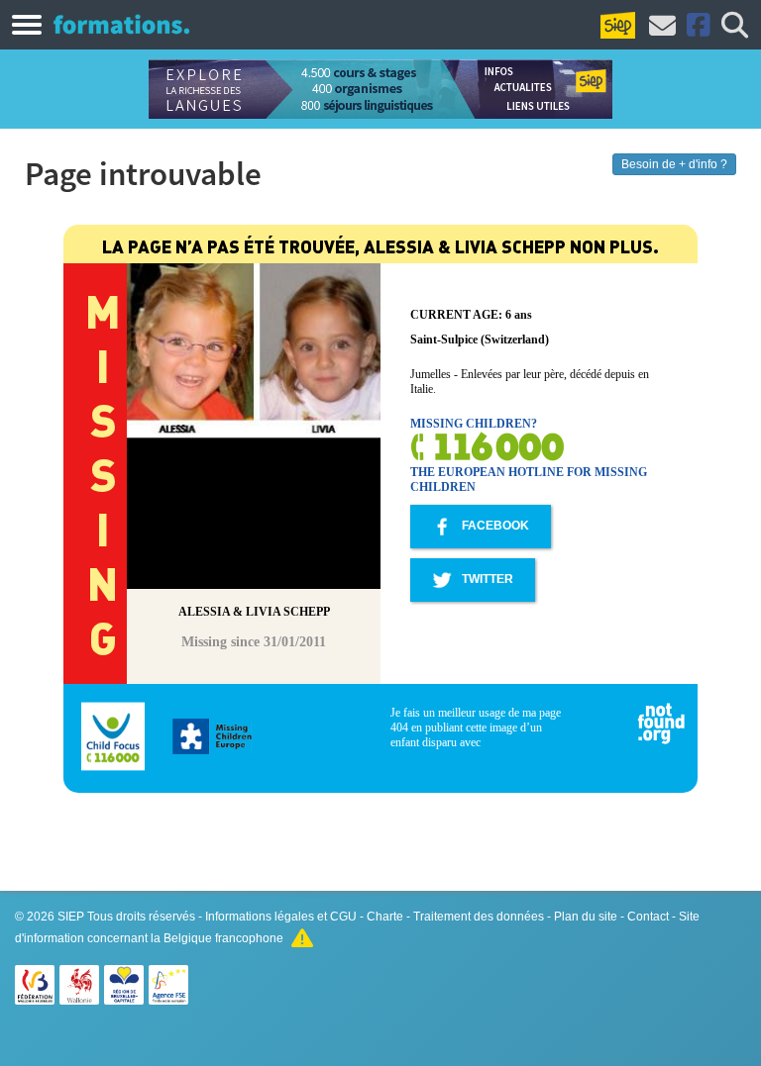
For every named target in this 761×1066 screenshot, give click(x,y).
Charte (385, 916)
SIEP (70, 916)
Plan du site (585, 916)
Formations (121, 24)
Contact (648, 916)
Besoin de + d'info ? (674, 164)
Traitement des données (478, 916)
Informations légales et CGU (281, 916)
